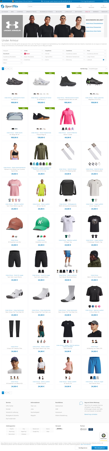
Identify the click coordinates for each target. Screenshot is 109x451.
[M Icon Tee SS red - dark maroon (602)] (42, 200)
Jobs (32, 409)
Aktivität (47, 53)
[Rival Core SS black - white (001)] (64, 341)
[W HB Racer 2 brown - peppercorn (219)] (38, 94)
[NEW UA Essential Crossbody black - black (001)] (66, 200)
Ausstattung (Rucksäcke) (9, 56)
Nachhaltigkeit (35, 412)
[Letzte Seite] (11, 68)
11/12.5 (83, 92)
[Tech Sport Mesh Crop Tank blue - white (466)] (41, 341)
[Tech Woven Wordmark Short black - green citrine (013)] (57, 271)
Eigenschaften (48, 56)
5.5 (31, 74)
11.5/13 (83, 95)
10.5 (4, 88)
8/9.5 (82, 78)
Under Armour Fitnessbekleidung (94, 23)
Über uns (33, 406)
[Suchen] (68, 6)
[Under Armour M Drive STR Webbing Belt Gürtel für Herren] (94, 151)
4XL (56, 268)
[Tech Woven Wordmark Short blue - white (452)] (73, 271)
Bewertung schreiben (91, 414)
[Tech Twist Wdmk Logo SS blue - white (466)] (9, 200)
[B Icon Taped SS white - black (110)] (96, 200)
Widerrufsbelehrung (61, 415)
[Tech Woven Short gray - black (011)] (97, 378)
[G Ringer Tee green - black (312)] (66, 236)
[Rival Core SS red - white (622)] (67, 341)
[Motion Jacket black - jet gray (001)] (63, 129)
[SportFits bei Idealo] (90, 429)
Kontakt (8, 409)
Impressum (58, 412)
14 (4, 102)
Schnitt (47, 59)
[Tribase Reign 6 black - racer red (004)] (41, 129)
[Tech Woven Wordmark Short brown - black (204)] (76, 271)
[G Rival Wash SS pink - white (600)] (96, 306)
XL (60, 116)
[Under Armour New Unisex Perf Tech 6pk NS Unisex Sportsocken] (14, 294)
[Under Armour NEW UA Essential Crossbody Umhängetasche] (68, 188)
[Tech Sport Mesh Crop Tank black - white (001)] (38, 341)
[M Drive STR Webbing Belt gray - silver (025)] (96, 164)
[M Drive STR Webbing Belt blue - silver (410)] (92, 164)
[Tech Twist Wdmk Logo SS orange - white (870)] (13, 200)
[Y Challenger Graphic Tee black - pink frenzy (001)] (92, 236)
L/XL (2, 324)
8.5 (4, 78)
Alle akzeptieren (99, 448)
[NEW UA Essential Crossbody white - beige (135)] (69, 200)
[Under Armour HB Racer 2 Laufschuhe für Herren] (14, 81)
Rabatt (28, 53)
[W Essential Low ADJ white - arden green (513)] (16, 236)
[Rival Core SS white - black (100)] (71, 341)
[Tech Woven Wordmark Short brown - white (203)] (79, 271)
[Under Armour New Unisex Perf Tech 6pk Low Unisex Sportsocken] (41, 294)
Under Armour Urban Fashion (93, 31)
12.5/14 (83, 99)
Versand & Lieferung (12, 412)
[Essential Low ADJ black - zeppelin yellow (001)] (38, 236)
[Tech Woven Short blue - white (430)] (94, 378)
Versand (58, 426)
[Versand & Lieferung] (66, 429)
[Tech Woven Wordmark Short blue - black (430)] (67, 271)
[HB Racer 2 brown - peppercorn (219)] (16, 94)
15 (28, 134)
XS (60, 106)
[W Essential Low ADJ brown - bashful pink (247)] (13, 236)
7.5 (4, 74)
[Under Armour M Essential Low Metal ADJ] (14, 365)
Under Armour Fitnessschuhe (93, 27)
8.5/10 (83, 81)
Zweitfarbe (69, 50)
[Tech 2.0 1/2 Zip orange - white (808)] (52, 163)
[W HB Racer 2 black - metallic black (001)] (34, 94)
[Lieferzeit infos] (103, 60)
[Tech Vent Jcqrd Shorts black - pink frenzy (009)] (42, 271)
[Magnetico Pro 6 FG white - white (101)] (97, 94)
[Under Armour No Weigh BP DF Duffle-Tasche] (14, 116)
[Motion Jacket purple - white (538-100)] (72, 129)
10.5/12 (83, 90)
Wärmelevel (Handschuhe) (72, 56)
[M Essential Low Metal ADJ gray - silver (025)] (17, 378)
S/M (83, 319)
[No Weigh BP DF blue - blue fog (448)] (16, 129)
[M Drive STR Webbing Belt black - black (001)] (89, 164)
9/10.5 (83, 83)
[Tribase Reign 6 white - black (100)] (44, 129)
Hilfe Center (9, 406)
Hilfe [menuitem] (106, 1)
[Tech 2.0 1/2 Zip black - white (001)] (31, 164)
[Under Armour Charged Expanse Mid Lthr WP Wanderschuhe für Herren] (68, 81)
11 (4, 90)
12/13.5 (83, 97)
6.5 (31, 78)
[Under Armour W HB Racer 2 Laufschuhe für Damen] (41, 81)
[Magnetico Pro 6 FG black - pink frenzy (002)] (94, 94)
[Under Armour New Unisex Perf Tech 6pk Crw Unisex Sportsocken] (68, 294)
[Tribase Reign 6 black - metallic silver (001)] (38, 129)
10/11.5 (83, 88)
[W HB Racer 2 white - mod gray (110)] (47, 94)
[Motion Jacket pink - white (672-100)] (69, 129)
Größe (26, 50)
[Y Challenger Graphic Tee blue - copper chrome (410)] (96, 236)
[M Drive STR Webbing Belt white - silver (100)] (99, 164)
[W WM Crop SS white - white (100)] (42, 378)
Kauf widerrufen (11, 418)
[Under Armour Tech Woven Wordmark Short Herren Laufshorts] (68, 259)
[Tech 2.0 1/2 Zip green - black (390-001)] (50, 164)
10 (4, 85)
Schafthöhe (27, 59)
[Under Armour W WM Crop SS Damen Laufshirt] (41, 365)
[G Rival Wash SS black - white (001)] (89, 306)
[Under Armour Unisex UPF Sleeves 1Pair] (14, 329)
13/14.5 (83, 102)
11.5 (57, 92)
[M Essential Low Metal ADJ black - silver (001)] (11, 378)
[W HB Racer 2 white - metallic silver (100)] (44, 94)
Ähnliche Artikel (14, 105)
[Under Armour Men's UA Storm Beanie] (94, 259)
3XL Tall (56, 265)
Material (5, 59)
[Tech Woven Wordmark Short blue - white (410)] (70, 271)
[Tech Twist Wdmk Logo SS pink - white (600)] (16, 200)
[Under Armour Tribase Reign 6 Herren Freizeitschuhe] (41, 116)
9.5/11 (83, 85)
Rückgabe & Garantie (12, 415)
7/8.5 (82, 74)
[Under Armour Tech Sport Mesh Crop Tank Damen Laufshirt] (41, 329)
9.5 (4, 83)
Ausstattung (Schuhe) (92, 53)
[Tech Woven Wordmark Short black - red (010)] (60, 271)
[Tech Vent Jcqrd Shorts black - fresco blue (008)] (39, 271)
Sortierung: (84, 68)
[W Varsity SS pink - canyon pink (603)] (69, 378)
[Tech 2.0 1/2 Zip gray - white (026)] (43, 164)
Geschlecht (6, 53)
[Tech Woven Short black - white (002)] (91, 378)
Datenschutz (59, 406)
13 (4, 99)
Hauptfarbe (48, 50)
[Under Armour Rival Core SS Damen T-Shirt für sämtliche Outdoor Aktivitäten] (68, 329)
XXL (34, 189)
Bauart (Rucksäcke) (29, 56)
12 (57, 95)
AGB (56, 409)
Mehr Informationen (86, 444)
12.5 (4, 97)
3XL (56, 263)
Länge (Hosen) (91, 56)
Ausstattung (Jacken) (71, 53)
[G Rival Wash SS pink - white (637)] (99, 306)
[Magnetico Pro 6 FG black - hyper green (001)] (91, 94)
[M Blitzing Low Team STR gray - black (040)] (96, 341)
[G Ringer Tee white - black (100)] (69, 236)
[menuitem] (91, 6)
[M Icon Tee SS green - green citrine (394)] (39, 200)
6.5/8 (82, 71)
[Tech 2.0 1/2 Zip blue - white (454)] (37, 164)
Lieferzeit (89, 59)
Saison (5, 62)
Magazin (33, 415)
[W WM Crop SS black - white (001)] (39, 378)
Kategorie (5, 50)
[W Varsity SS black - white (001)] (66, 378)
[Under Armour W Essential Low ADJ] (14, 224)
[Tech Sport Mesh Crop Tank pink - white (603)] (44, 341)
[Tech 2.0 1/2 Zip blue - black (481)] (34, 164)
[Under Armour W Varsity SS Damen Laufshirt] (68, 365)
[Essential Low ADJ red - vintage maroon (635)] (44, 236)
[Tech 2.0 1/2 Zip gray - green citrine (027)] (40, 164)
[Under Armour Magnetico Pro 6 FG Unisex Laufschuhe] (94, 81)
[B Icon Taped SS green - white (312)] (92, 200)
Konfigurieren (83, 448)
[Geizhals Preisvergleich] (83, 429)
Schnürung (69, 59)
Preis (88, 50)
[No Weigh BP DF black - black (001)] (13, 129)
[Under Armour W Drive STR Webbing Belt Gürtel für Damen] (68, 151)
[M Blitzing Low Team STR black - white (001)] (92, 341)
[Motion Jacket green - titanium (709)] (66, 129)
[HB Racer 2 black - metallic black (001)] (13, 94)
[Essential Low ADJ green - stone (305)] (41, 236)
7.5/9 (83, 76)
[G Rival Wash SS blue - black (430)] (92, 306)
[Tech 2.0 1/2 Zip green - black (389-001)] (47, 164)
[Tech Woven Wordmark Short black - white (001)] (64, 271)
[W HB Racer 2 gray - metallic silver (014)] (41, 94)
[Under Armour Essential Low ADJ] (41, 224)
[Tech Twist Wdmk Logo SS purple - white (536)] (19, 200)
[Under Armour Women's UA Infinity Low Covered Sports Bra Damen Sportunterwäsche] (14, 151)
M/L (83, 321)
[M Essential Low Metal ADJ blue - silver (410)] (14, 378)
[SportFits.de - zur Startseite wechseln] (9, 6)
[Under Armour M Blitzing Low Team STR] (94, 329)
